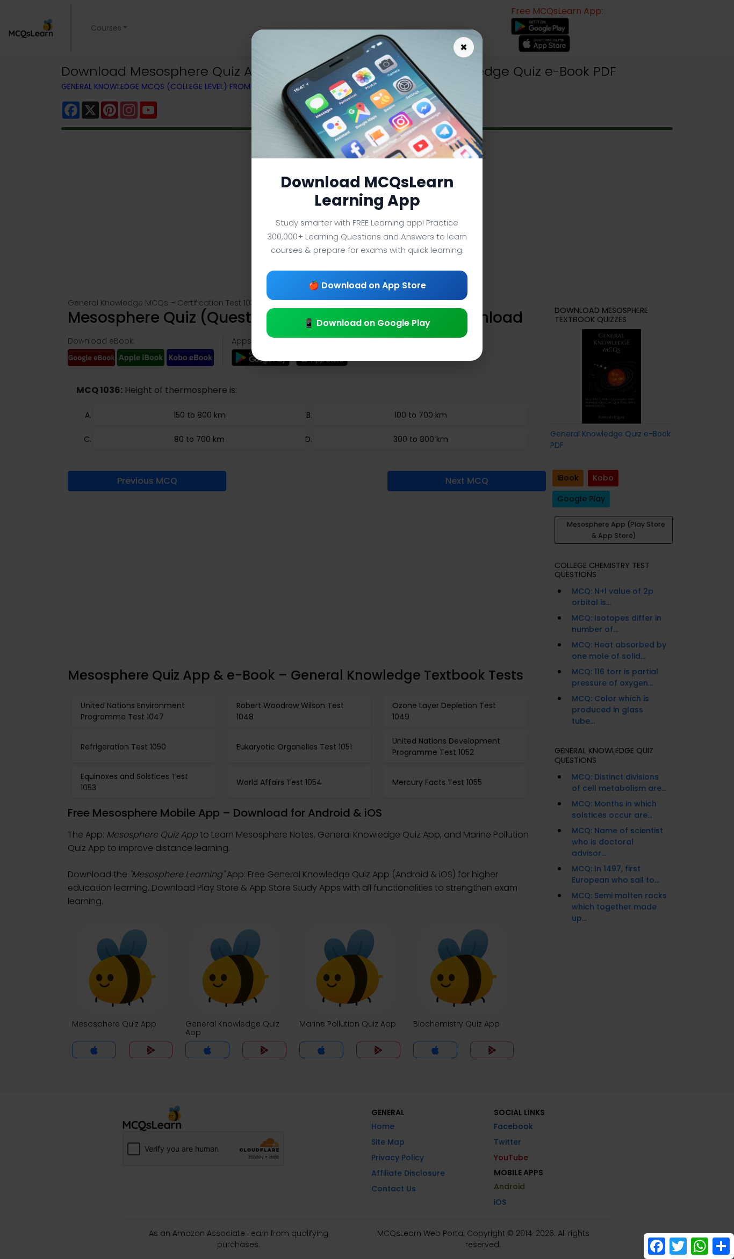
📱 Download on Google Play (367, 323)
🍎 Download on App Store (367, 285)
